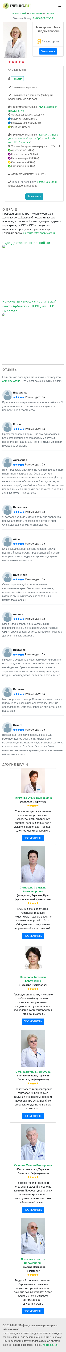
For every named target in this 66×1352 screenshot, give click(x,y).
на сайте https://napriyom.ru (39, 233)
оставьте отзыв (11, 381)
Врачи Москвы (36, 13)
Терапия (50, 13)
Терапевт (17, 78)
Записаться (48, 51)
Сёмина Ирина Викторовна (33, 1071)
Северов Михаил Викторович (33, 1165)
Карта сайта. (50, 1344)
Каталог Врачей (19, 13)
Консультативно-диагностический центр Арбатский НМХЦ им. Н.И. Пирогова (33, 138)
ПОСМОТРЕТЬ (33, 838)
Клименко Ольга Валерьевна (33, 797)
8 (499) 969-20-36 (33, 18)
